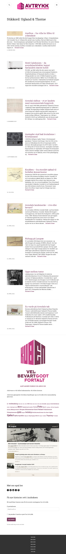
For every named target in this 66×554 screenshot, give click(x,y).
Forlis (35, 407)
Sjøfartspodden (19, 415)
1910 (21, 403)
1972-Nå (33, 551)
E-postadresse (11, 506)
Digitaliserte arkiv (27, 407)
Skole (37, 415)
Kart (53, 407)
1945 (33, 403)
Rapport (23, 412)
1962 (40, 403)
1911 (23, 403)
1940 (28, 404)
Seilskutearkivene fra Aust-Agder (42, 412)
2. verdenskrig (12, 404)
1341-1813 (33, 537)
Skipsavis (26, 415)
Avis (16, 407)
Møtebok (9, 409)
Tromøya (55, 415)
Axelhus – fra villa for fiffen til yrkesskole (39, 34)
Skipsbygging (32, 415)
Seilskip (28, 412)
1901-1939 (33, 544)
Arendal (44, 404)
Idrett (44, 407)
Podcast (40, 409)
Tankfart (44, 415)
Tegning (49, 416)
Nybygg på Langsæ (34, 238)
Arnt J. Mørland (11, 407)
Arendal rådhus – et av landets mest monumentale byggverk (40, 101)
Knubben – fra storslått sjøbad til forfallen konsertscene (40, 170)
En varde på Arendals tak (37, 306)
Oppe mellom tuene (34, 271)
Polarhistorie (47, 409)
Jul (51, 407)
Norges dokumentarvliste (28, 409)
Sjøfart (10, 415)
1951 (36, 403)
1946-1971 (33, 549)
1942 (31, 403)
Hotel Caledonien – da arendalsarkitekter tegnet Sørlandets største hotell (37, 65)
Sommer (40, 415)
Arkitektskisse (54, 404)
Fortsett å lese (19, 47)
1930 (26, 403)
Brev (20, 406)
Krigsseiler (56, 407)
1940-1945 (33, 546)
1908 (19, 403)
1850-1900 (33, 542)
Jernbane (48, 407)
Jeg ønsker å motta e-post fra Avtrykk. (20, 514)
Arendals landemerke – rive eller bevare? (41, 206)
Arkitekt (48, 403)
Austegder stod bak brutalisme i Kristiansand (40, 135)
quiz (19, 412)
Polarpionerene (12, 412)
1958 (38, 403)
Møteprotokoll (15, 409)
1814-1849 (33, 539)
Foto (39, 406)
